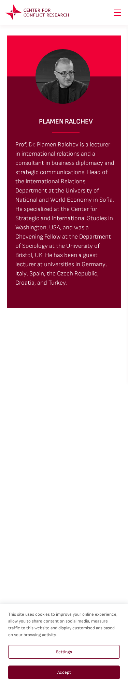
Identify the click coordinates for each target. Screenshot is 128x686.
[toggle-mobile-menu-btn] (117, 13)
